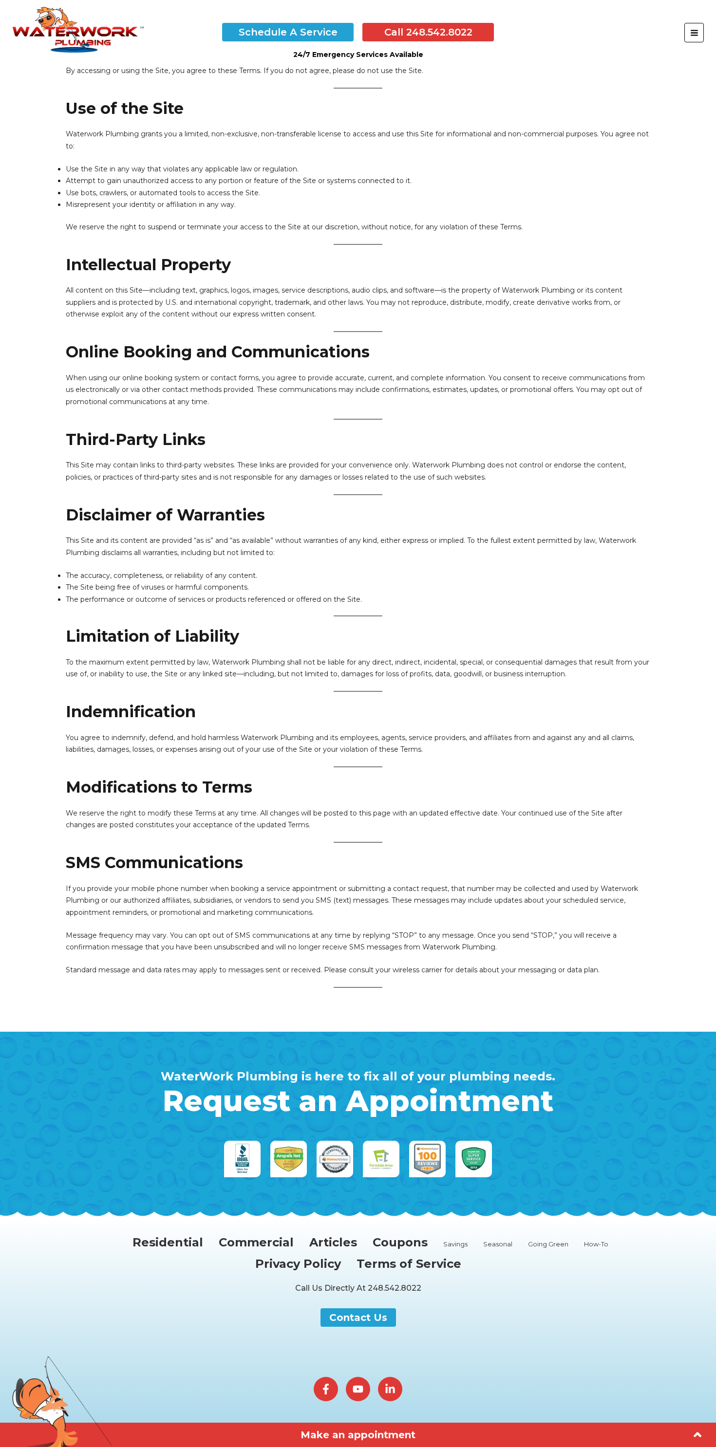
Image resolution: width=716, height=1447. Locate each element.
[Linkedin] (390, 1389)
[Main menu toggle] (694, 32)
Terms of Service (409, 1264)
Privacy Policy (298, 1264)
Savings (455, 1244)
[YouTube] (358, 1389)
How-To (596, 1244)
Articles (333, 1242)
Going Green (548, 1244)
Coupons (400, 1242)
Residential (167, 1242)
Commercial (256, 1242)
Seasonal (497, 1244)
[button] (288, 32)
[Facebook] (326, 1389)
